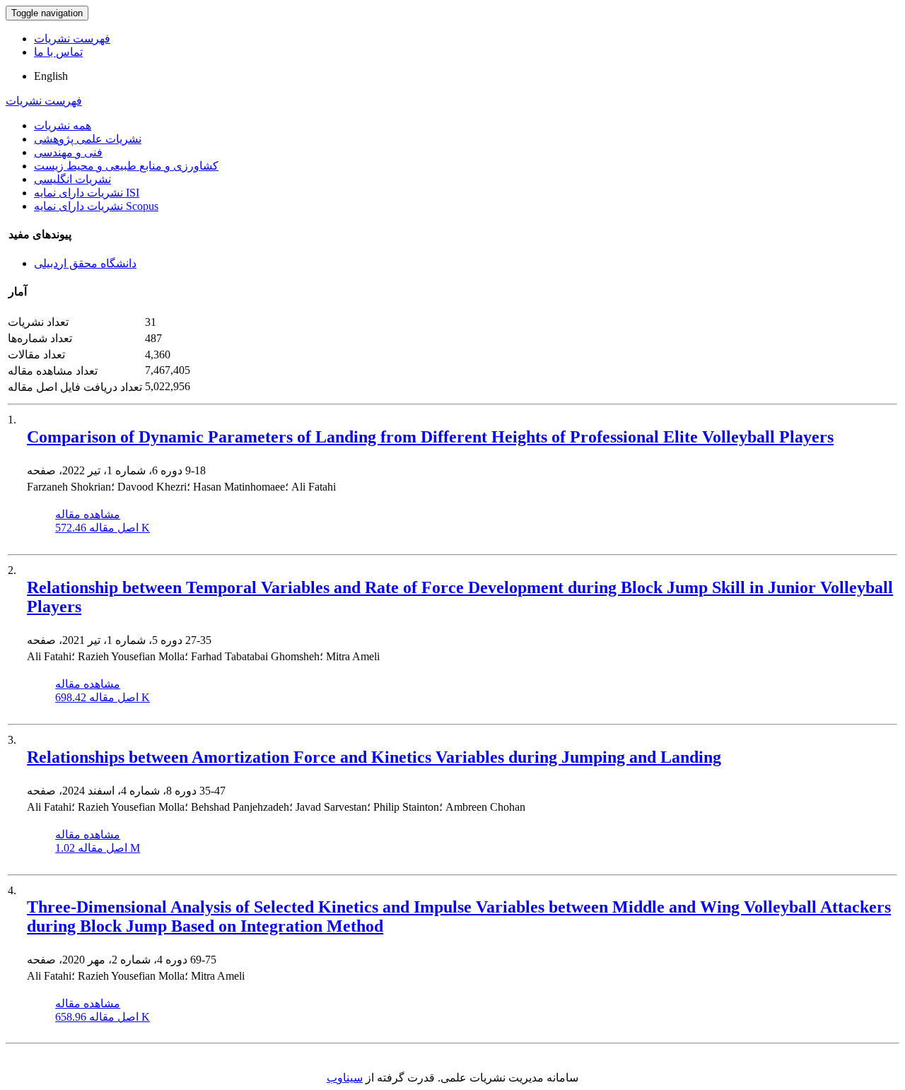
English (51, 76)
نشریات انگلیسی (72, 179)
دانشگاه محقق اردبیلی (85, 263)
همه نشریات (62, 125)
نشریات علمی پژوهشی (87, 139)
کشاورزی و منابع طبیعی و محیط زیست (126, 166)
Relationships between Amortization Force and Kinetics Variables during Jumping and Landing (374, 757)
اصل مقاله (102, 528)
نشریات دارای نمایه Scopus (96, 206)
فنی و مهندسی (68, 152)
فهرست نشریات (72, 39)
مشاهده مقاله (87, 514)
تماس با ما (58, 52)
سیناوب (345, 1078)
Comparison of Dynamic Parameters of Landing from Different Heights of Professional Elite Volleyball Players (430, 437)
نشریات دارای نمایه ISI (86, 193)
